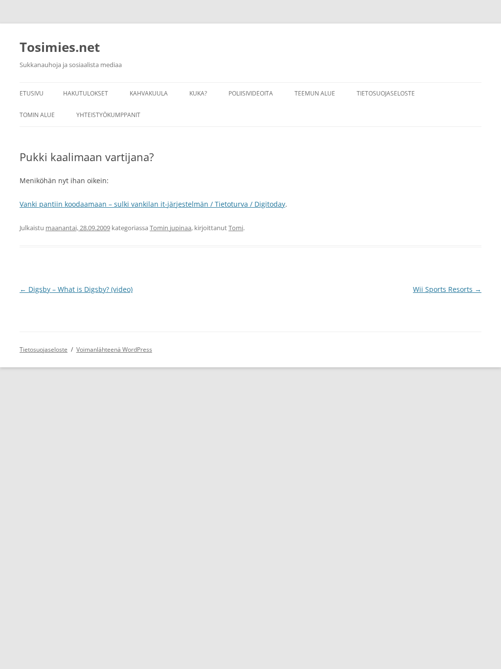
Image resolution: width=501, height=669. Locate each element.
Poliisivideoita (250, 93)
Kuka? (198, 93)
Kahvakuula (149, 93)
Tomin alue (37, 115)
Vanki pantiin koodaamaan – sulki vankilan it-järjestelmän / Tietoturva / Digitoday (152, 204)
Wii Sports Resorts (447, 289)
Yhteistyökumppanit (108, 115)
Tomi (235, 227)
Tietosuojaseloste (386, 93)
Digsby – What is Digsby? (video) (76, 289)
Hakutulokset (85, 93)
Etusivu (32, 93)
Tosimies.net (60, 47)
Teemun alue (315, 93)
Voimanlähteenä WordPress (114, 349)
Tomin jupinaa (170, 227)
